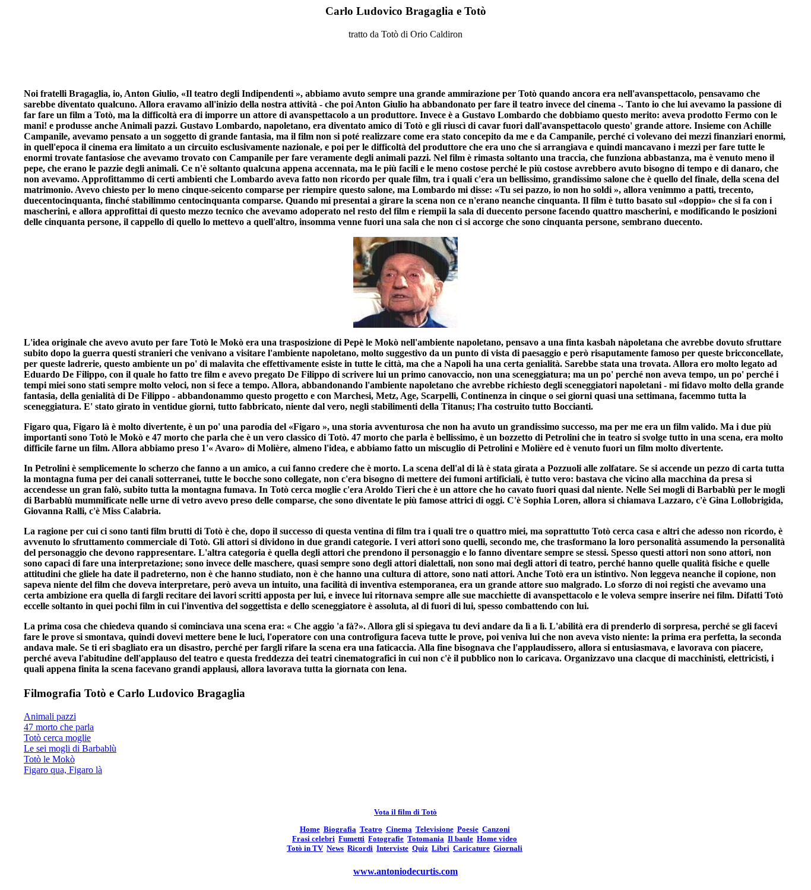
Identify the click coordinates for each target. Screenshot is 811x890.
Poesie (468, 829)
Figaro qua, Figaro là (63, 770)
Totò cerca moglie (57, 738)
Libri (440, 848)
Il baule (460, 838)
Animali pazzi (50, 716)
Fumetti (351, 838)
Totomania (425, 838)
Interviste (392, 848)
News (335, 848)
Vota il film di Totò (405, 811)
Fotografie (386, 838)
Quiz (420, 848)
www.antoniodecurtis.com (405, 871)
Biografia (340, 829)
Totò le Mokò (49, 759)
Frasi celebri (313, 838)
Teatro (371, 829)
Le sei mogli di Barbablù (70, 748)
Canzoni (496, 829)
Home (310, 829)
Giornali (507, 848)
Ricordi (360, 848)
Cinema (399, 829)
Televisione (435, 829)
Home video (497, 838)
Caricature (471, 848)
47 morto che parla (59, 727)
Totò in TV (305, 848)
